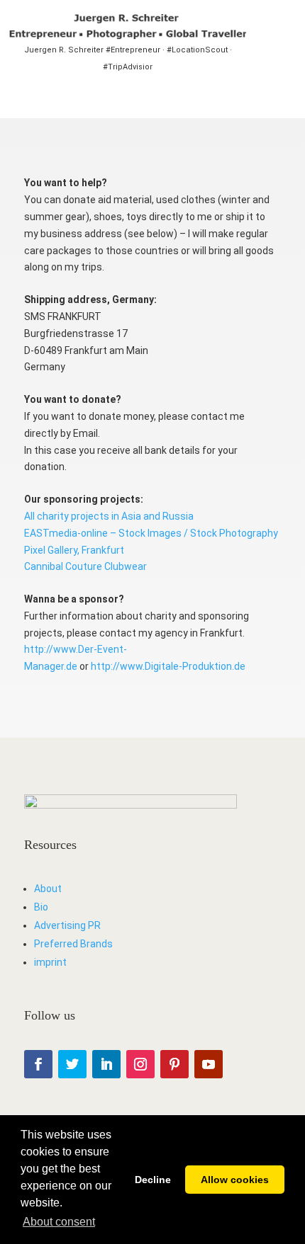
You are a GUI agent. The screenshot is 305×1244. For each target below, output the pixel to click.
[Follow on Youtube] (208, 1064)
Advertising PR (67, 925)
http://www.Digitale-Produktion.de (168, 666)
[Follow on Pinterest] (174, 1064)
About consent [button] (59, 1222)
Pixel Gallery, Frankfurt (74, 550)
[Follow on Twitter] (72, 1064)
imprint (50, 962)
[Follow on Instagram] (140, 1064)
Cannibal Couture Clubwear (85, 566)
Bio (41, 907)
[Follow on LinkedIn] (106, 1064)
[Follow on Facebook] (38, 1064)
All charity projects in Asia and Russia (109, 516)
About (48, 888)
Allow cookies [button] (235, 1179)
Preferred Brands (73, 943)
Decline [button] (153, 1179)
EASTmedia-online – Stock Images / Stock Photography (151, 533)
